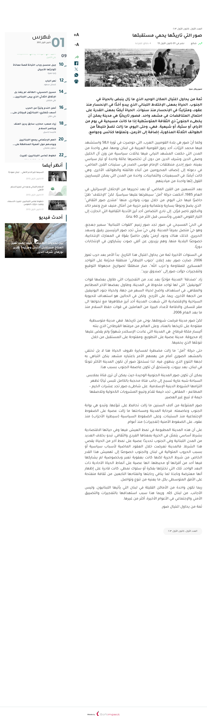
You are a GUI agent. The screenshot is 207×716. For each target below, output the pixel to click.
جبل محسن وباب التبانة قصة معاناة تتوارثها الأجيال (34, 67)
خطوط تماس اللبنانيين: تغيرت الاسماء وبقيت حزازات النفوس (37, 158)
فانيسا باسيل (49, 132)
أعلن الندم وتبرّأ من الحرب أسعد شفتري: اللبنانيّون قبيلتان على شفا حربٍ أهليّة (34, 111)
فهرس (41, 37)
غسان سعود (50, 85)
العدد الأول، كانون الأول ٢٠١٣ (182, 531)
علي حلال (52, 116)
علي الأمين (51, 57)
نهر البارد (50, 81)
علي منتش (51, 101)
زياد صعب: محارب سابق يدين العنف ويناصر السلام (35, 126)
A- (77, 45)
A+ (76, 35)
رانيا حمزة (52, 73)
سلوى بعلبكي (49, 148)
